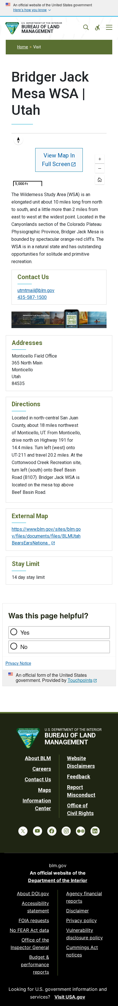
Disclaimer (77, 911)
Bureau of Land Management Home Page (44, 28)
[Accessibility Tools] (97, 27)
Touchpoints (80, 680)
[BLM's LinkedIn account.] (95, 831)
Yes (25, 632)
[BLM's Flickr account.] (80, 831)
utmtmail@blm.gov (35, 290)
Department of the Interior (57, 880)
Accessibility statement (35, 907)
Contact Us (38, 779)
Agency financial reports (84, 897)
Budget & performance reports (35, 964)
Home (22, 47)
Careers (41, 769)
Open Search (86, 27)
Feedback (78, 777)
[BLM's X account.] (22, 831)
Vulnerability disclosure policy (84, 933)
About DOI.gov (33, 893)
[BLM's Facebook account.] (51, 831)
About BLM (38, 758)
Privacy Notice (18, 663)
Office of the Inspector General (30, 943)
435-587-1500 (32, 297)
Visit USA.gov (69, 997)
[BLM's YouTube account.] (37, 831)
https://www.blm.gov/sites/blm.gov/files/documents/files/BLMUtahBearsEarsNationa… (46, 536)
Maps (44, 790)
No (23, 646)
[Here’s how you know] (59, 8)
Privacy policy (81, 920)
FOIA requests (34, 920)
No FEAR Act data (29, 930)
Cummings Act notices (82, 951)
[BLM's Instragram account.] (66, 831)
